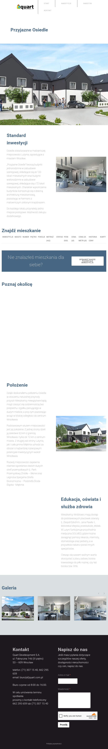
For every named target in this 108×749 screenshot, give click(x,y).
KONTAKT (47, 10)
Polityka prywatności (54, 744)
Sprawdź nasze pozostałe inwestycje (87, 261)
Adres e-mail (64, 675)
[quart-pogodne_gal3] (18, 608)
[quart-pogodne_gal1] (90, 608)
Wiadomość (64, 689)
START (46, 3)
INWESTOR (87, 3)
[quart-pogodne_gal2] (54, 608)
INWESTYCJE (66, 3)
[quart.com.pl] (19, 7)
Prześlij (63, 724)
